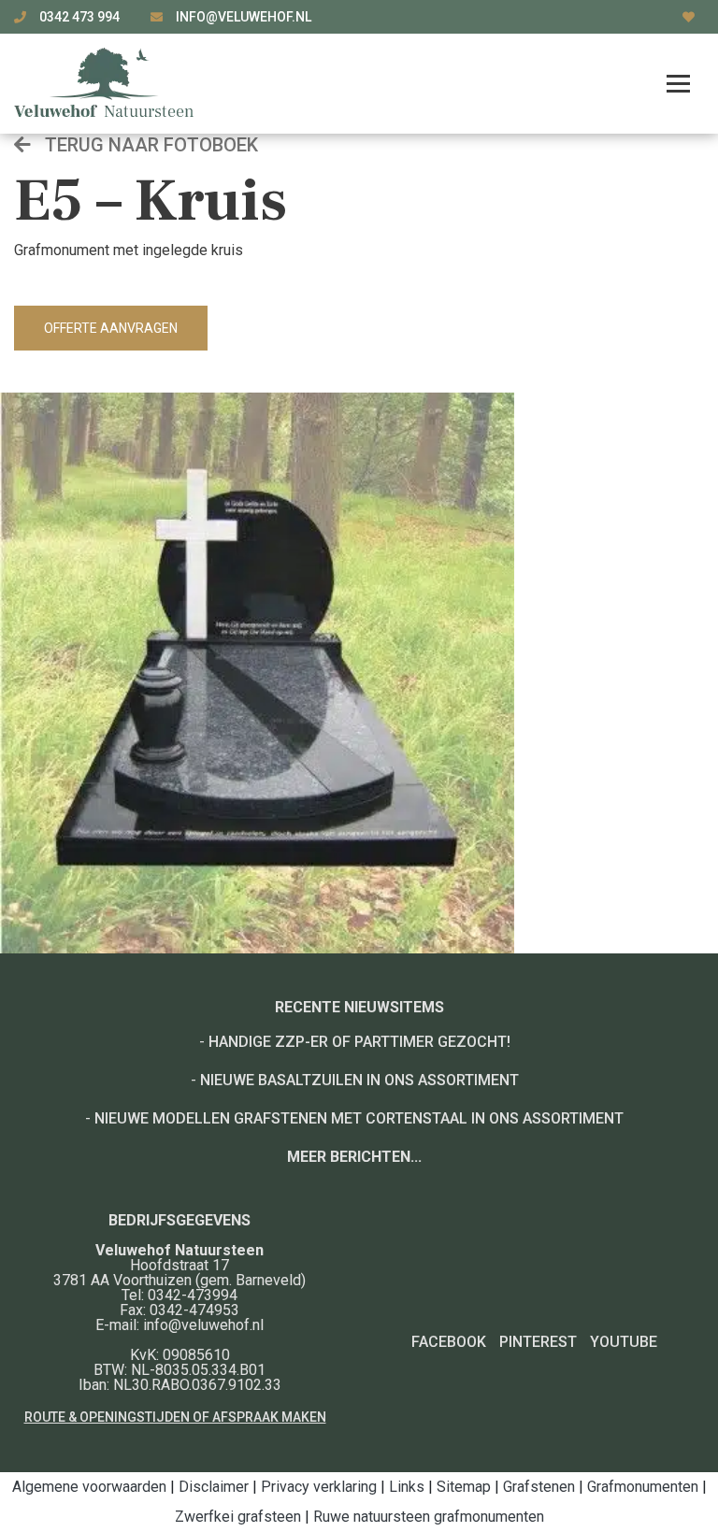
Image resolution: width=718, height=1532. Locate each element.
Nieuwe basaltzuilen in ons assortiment (359, 1080)
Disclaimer (214, 1487)
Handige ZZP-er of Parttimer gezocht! (359, 1042)
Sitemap (464, 1487)
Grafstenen (539, 1487)
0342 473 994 (80, 16)
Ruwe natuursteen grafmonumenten (428, 1516)
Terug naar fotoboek (149, 145)
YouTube (623, 1342)
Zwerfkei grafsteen (238, 1516)
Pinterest (538, 1342)
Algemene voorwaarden (89, 1487)
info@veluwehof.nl (243, 16)
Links (406, 1487)
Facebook (448, 1342)
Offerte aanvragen (111, 328)
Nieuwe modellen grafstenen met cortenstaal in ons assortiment (359, 1118)
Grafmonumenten (642, 1487)
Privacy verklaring (319, 1487)
